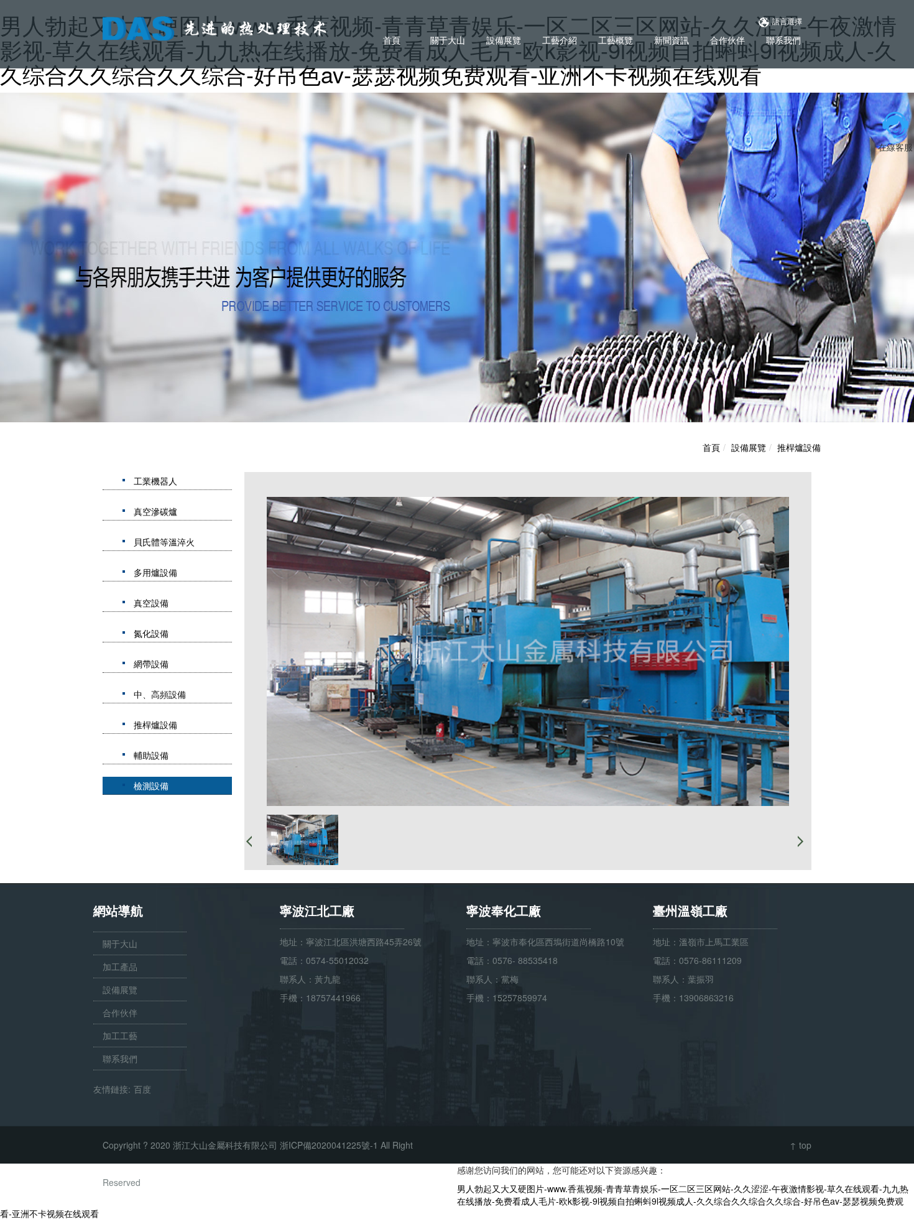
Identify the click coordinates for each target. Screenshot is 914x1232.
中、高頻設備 (160, 694)
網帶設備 (151, 663)
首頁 (391, 40)
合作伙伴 (727, 40)
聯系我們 (783, 40)
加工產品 (120, 966)
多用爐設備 (155, 572)
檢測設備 (151, 785)
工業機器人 (155, 481)
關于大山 (447, 40)
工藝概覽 (615, 40)
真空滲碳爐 (155, 511)
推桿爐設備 (799, 447)
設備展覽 (503, 40)
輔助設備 (151, 755)
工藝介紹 (559, 40)
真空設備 (151, 602)
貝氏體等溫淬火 (164, 541)
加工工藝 (120, 1035)
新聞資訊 (671, 40)
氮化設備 (151, 633)
